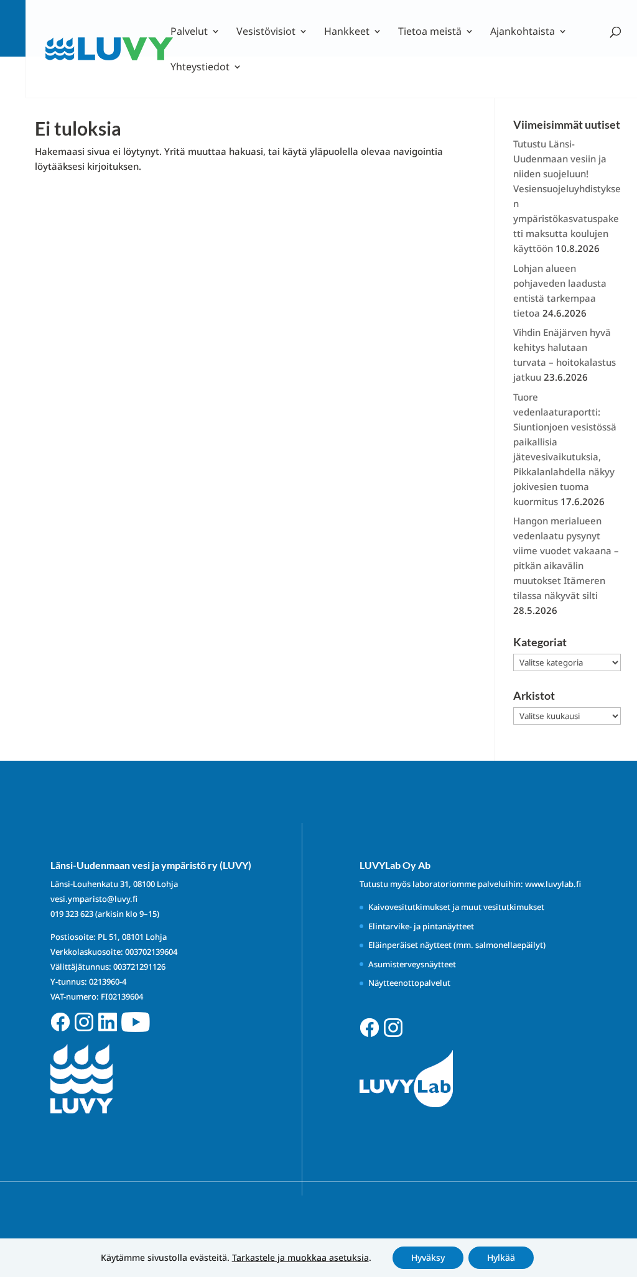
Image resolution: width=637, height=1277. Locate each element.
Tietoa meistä (430, 32)
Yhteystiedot (200, 67)
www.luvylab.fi (553, 883)
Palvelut (189, 32)
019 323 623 (71, 913)
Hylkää (501, 1257)
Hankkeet (347, 32)
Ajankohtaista (522, 32)
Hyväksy (428, 1257)
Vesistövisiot (265, 32)
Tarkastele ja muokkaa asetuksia (300, 1257)
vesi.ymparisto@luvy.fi (93, 898)
